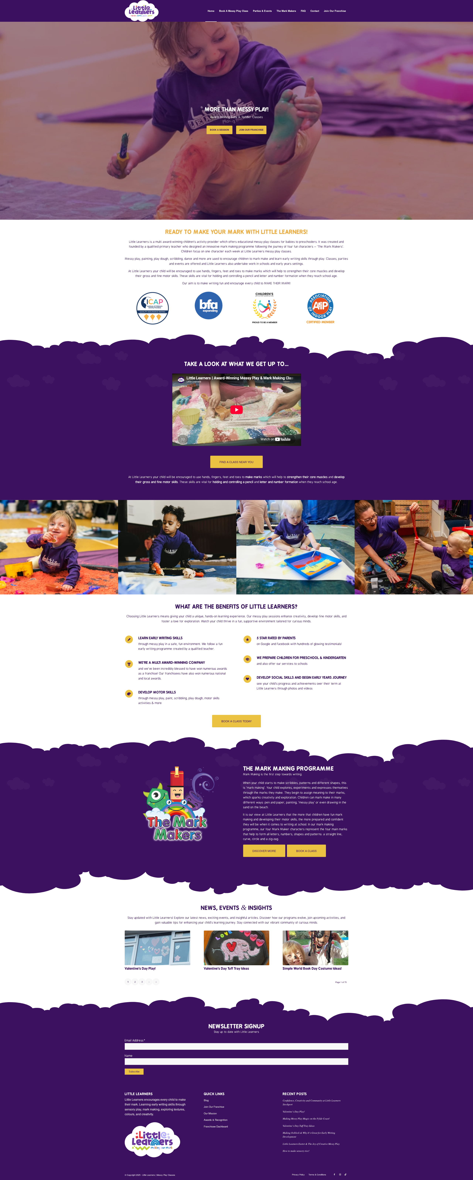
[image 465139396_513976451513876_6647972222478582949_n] (414, 547)
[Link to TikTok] (345, 1174)
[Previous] (3, 120)
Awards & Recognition (215, 1120)
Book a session (219, 129)
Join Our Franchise (214, 1106)
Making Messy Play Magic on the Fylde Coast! (306, 1118)
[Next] (470, 120)
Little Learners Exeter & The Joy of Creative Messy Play (311, 1144)
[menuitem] (211, 11)
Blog (206, 1100)
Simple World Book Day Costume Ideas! (312, 968)
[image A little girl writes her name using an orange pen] (177, 547)
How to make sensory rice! (296, 1151)
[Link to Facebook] (334, 1174)
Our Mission (210, 1113)
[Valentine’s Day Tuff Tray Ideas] (236, 948)
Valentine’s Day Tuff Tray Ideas (226, 968)
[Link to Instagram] (340, 1174)
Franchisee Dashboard (216, 1126)
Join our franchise (251, 129)
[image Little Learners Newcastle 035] (295, 547)
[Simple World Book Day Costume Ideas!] (315, 948)
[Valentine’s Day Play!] (157, 948)
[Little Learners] (142, 11)
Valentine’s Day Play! (140, 968)
